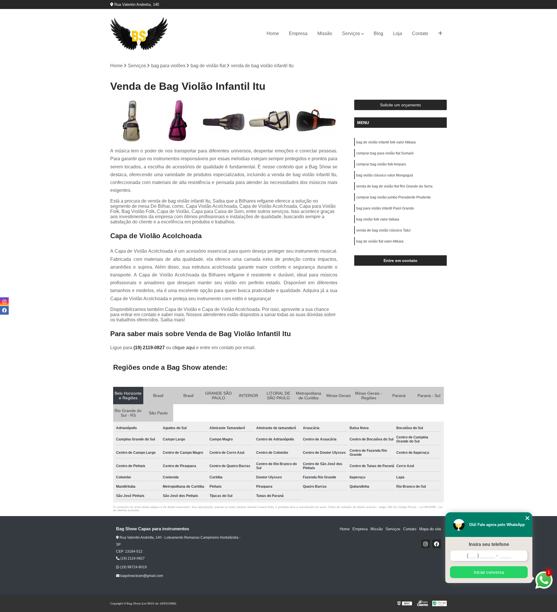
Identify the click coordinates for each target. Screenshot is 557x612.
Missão (324, 33)
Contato (420, 33)
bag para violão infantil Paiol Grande (385, 208)
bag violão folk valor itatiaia (377, 219)
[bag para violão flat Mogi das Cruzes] (315, 121)
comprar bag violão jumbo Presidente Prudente (393, 197)
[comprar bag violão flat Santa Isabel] (270, 121)
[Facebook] (436, 544)
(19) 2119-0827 (149, 347)
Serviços (351, 33)
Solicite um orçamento (400, 105)
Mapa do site (430, 529)
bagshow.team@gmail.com (141, 576)
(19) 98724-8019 (133, 567)
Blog (378, 33)
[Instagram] (425, 544)
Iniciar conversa (489, 572)
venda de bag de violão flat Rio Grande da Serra (394, 186)
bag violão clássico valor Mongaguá (384, 175)
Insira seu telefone (489, 544)
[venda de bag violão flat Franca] (223, 121)
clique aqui (183, 347)
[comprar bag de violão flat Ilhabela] (131, 121)
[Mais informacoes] (440, 33)
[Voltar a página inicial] (139, 33)
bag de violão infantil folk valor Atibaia (386, 142)
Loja (397, 33)
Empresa (298, 33)
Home (273, 33)
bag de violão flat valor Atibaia (380, 241)
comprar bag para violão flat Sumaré (385, 153)
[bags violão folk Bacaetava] (178, 121)
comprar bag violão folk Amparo (381, 164)
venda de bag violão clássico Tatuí (383, 230)
